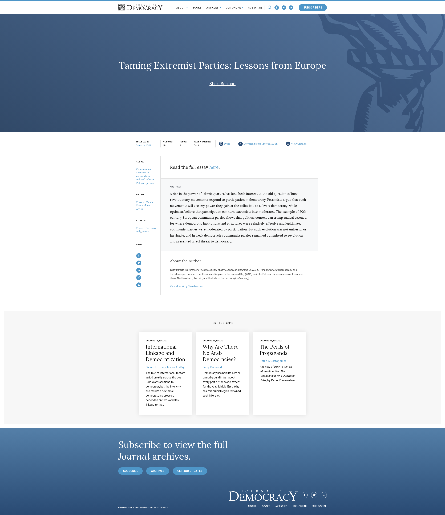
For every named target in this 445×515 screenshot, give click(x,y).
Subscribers (312, 7)
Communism (143, 169)
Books (197, 7)
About (180, 7)
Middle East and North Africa (145, 206)
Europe (140, 202)
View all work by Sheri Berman (186, 286)
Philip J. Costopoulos (273, 361)
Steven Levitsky (156, 367)
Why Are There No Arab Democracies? (220, 353)
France (140, 228)
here (214, 167)
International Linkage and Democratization (165, 353)
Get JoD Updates (190, 471)
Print (227, 143)
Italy (138, 231)
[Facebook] (276, 7)
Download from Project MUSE (261, 143)
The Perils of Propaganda (274, 350)
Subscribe (255, 7)
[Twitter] (284, 7)
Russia (145, 231)
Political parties (144, 183)
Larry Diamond (212, 367)
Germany (150, 228)
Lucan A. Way (175, 367)
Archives (157, 471)
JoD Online (233, 7)
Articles (212, 7)
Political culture (145, 179)
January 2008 (143, 145)
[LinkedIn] (291, 7)
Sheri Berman (222, 83)
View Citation (298, 143)
